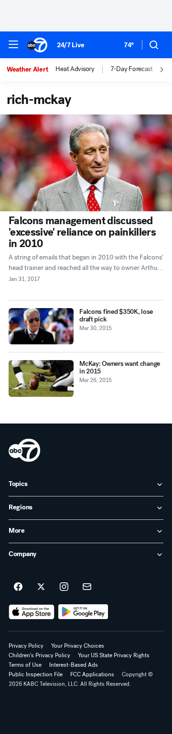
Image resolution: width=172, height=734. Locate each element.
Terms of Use (25, 665)
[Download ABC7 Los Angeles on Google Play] (83, 612)
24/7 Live (70, 45)
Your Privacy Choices (77, 646)
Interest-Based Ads (73, 665)
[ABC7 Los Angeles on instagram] (64, 587)
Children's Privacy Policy (39, 655)
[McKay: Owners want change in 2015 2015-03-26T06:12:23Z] (41, 378)
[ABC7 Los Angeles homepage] (37, 44)
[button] (13, 44)
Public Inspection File (36, 674)
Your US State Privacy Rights (114, 655)
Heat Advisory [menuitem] (74, 69)
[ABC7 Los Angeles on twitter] (41, 587)
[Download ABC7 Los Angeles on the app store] (31, 612)
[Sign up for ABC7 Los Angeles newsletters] (87, 587)
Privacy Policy (26, 646)
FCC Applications (92, 674)
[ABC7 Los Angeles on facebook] (18, 587)
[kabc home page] (24, 450)
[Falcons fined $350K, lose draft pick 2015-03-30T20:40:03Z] (41, 326)
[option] (31, 69)
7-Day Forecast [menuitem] (131, 69)
